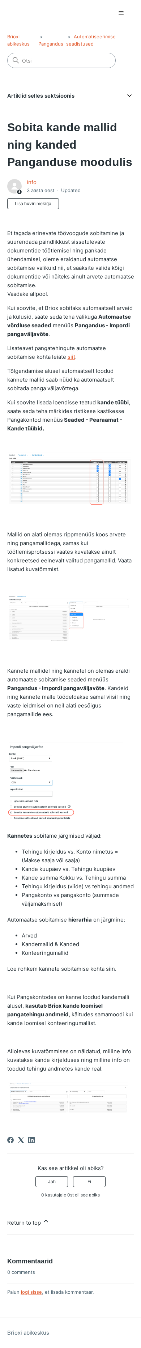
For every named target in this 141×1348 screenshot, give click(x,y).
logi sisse (31, 1292)
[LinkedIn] (31, 1140)
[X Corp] (21, 1140)
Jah (52, 1181)
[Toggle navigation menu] (121, 13)
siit (71, 356)
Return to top (24, 1222)
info (32, 182)
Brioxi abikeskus (28, 1332)
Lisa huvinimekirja (33, 203)
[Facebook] (10, 1140)
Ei (89, 1181)
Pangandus (50, 44)
